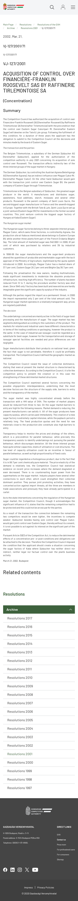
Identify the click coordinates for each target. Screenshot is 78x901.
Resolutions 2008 (20, 694)
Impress (28, 887)
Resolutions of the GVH (48, 24)
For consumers (63, 854)
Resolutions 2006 (20, 711)
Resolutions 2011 (19, 669)
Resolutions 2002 (20, 745)
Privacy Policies (45, 887)
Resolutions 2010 (19, 677)
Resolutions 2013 (19, 652)
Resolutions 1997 (19, 788)
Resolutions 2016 (19, 627)
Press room (61, 844)
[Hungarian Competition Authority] (13, 6)
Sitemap (60, 859)
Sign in (63, 7)
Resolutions (25, 24)
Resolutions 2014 (19, 643)
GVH (59, 835)
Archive (12, 609)
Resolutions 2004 (20, 728)
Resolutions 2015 (19, 635)
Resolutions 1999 (19, 771)
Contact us (61, 840)
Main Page (8, 24)
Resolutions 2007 (20, 703)
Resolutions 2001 (19, 754)
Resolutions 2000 (20, 762)
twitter (27, 870)
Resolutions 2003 (20, 737)
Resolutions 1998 (19, 779)
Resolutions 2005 (20, 720)
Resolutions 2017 (19, 618)
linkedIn (12, 870)
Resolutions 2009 (20, 686)
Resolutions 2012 (19, 660)
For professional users (66, 849)
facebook (5, 870)
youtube (35, 870)
